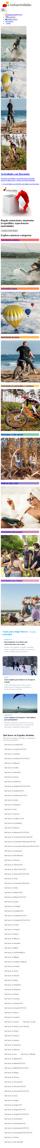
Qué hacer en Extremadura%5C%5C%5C (18, 1133)
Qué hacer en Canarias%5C (14, 1003)
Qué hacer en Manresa (12, 763)
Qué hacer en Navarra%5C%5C (15, 1086)
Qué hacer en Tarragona (13, 805)
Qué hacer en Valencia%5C (14, 865)
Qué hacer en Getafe (11, 902)
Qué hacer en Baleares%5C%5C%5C (17, 832)
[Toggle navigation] (7, 11)
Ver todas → (33, 632)
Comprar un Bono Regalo (9, 231)
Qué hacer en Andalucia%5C (14, 791)
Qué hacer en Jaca (11, 1054)
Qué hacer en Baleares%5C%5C (15, 897)
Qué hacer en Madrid (28, 1054)
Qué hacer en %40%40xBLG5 (15, 952)
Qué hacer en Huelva (12, 934)
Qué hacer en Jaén (29, 1022)
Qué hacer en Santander (12, 943)
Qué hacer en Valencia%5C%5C (15, 869)
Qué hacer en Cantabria (12, 906)
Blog (8, 23)
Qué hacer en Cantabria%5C (14, 911)
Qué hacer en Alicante (12, 975)
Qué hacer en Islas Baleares (14, 855)
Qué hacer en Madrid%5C (13, 1059)
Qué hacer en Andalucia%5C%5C (16, 795)
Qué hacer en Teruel (11, 971)
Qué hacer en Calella (11, 768)
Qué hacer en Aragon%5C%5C (15, 1109)
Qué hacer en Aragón (12, 1100)
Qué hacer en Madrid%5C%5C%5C (17, 1068)
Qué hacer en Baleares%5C (14, 892)
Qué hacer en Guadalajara (13, 823)
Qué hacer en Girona (11, 777)
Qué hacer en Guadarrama (13, 851)
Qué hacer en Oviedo (12, 1137)
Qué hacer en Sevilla (11, 925)
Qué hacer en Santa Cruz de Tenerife (17, 1026)
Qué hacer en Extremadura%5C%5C (17, 1128)
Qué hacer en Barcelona (13, 772)
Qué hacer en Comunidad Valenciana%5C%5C (20, 841)
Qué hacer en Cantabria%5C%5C (16, 915)
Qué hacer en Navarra (12, 1077)
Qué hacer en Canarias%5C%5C (15, 1008)
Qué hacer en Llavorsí (12, 814)
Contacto (9, 21)
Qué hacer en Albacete (12, 1049)
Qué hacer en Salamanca (13, 1045)
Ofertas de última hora (13, 14)
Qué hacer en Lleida (11, 800)
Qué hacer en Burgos (12, 1072)
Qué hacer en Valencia (12, 860)
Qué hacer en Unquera (12, 929)
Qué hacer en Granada (12, 966)
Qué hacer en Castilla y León (14, 818)
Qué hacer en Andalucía (13, 781)
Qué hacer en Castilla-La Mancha (16, 962)
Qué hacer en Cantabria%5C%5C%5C (17, 920)
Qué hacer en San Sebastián (14, 1142)
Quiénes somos (11, 19)
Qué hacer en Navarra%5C (14, 1082)
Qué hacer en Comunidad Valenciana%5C (19, 837)
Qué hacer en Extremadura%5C (15, 1123)
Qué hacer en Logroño (12, 1017)
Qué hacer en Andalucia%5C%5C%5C (18, 786)
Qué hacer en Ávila (11, 878)
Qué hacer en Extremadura (13, 1119)
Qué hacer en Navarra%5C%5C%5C (17, 1091)
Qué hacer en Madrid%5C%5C (15, 1063)
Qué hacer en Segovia (12, 828)
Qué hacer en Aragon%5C (13, 1105)
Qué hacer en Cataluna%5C (14, 744)
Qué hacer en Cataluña (12, 754)
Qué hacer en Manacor (12, 938)
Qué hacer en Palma (11, 980)
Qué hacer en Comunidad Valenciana (17, 883)
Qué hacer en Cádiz (11, 888)
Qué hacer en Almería (12, 1040)
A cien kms (11, 17)
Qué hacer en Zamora (12, 1035)
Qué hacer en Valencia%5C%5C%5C (17, 874)
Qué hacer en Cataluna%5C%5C (15, 749)
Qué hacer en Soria (11, 1096)
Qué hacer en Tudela (11, 994)
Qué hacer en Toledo (11, 1031)
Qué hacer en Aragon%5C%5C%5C (17, 1114)
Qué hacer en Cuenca (12, 1022)
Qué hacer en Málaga (12, 957)
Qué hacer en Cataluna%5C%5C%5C (17, 758)
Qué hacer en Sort (11, 809)
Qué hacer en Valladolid (13, 985)
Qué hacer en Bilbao (11, 948)
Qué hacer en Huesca (12, 1012)
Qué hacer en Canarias (12, 999)
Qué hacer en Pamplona (12, 989)
